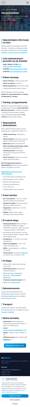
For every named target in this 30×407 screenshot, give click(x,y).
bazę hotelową (9, 296)
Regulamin (23, 52)
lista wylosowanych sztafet (18, 71)
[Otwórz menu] (27, 2)
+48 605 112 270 (5, 374)
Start (3, 9)
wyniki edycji (16, 282)
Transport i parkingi (7, 312)
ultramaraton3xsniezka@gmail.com (14, 330)
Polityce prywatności (11, 392)
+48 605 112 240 (5, 372)
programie (24, 253)
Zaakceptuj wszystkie (15, 396)
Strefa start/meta (13, 52)
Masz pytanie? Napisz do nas (15, 345)
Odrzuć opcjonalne (15, 400)
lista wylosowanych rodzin (18, 69)
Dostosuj (15, 404)
